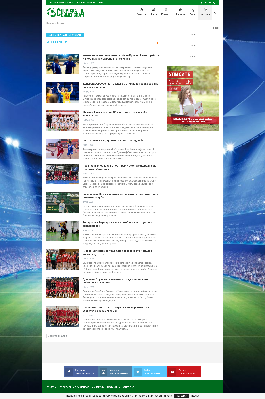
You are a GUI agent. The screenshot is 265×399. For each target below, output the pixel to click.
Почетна (141, 14)
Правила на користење (120, 387)
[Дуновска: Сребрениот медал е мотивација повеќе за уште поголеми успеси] (62, 92)
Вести (153, 14)
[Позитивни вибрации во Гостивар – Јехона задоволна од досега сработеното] (62, 174)
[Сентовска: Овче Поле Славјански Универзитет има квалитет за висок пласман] (62, 316)
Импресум (98, 387)
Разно (100, 2)
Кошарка (91, 2)
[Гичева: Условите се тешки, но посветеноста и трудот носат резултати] (62, 259)
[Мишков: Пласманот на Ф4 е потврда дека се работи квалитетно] (62, 120)
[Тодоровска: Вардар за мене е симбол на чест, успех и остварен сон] (62, 231)
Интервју (205, 14)
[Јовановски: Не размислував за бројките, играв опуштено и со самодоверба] (62, 202)
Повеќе (195, 396)
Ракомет (81, 2)
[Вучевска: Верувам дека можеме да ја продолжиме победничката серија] (62, 287)
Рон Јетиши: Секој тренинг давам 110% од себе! (113, 140)
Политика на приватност (74, 387)
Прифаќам (182, 396)
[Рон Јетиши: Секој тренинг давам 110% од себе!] (62, 149)
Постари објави (58, 336)
